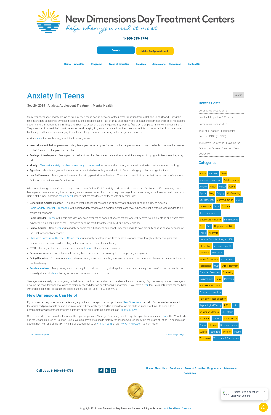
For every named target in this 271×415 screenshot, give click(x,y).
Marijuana (204, 252)
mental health (66, 196)
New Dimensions (132, 302)
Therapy (227, 332)
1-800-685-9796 (135, 38)
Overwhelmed (206, 279)
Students (213, 325)
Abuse (202, 173)
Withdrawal (205, 338)
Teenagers (215, 332)
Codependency (206, 200)
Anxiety (53, 105)
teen (146, 285)
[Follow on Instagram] (113, 370)
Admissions (158, 64)
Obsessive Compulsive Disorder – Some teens (55, 238)
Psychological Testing (210, 305)
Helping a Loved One (224, 226)
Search (116, 50)
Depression (205, 206)
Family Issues (231, 219)
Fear (201, 226)
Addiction (213, 173)
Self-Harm (204, 318)
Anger (213, 186)
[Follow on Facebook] (101, 370)
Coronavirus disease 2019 (213, 110)
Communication (225, 200)
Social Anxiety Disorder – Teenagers (49, 207)
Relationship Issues (209, 312)
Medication (217, 252)
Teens (52, 218)
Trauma (238, 332)
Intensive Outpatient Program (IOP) (216, 239)
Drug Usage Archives (209, 213)
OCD (216, 266)
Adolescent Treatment (75, 105)
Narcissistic (205, 266)
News (177, 408)
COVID (239, 200)
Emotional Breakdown (210, 219)
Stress (202, 325)
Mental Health (103, 105)
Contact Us (194, 64)
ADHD (224, 173)
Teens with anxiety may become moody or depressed (70, 165)
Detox (216, 206)
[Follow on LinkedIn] (107, 370)
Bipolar (203, 193)
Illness (202, 233)
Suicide (203, 332)
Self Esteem (227, 312)
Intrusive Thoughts (223, 246)
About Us (79, 64)
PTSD (227, 305)
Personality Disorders (210, 292)
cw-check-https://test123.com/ (216, 117)
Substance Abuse (39, 268)
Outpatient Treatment (209, 272)
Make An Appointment (154, 50)
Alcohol (203, 186)
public (236, 305)
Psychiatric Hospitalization (212, 299)
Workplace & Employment (226, 338)
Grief (209, 226)
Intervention (205, 246)
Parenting (229, 279)
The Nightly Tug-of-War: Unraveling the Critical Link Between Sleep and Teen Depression (219, 148)
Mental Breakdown (208, 259)
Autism (232, 186)
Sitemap (186, 408)
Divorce (226, 206)
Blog (211, 193)
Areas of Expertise (119, 64)
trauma (88, 248)
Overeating (228, 272)
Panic (218, 279)
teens (39, 138)
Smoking (216, 318)
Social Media (230, 318)
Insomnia (213, 233)
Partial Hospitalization (210, 285)
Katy (165, 316)
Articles (168, 408)
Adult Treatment (231, 180)
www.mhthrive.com (131, 323)
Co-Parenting (233, 193)
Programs (96, 64)
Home (67, 64)
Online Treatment (229, 266)
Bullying (220, 193)
